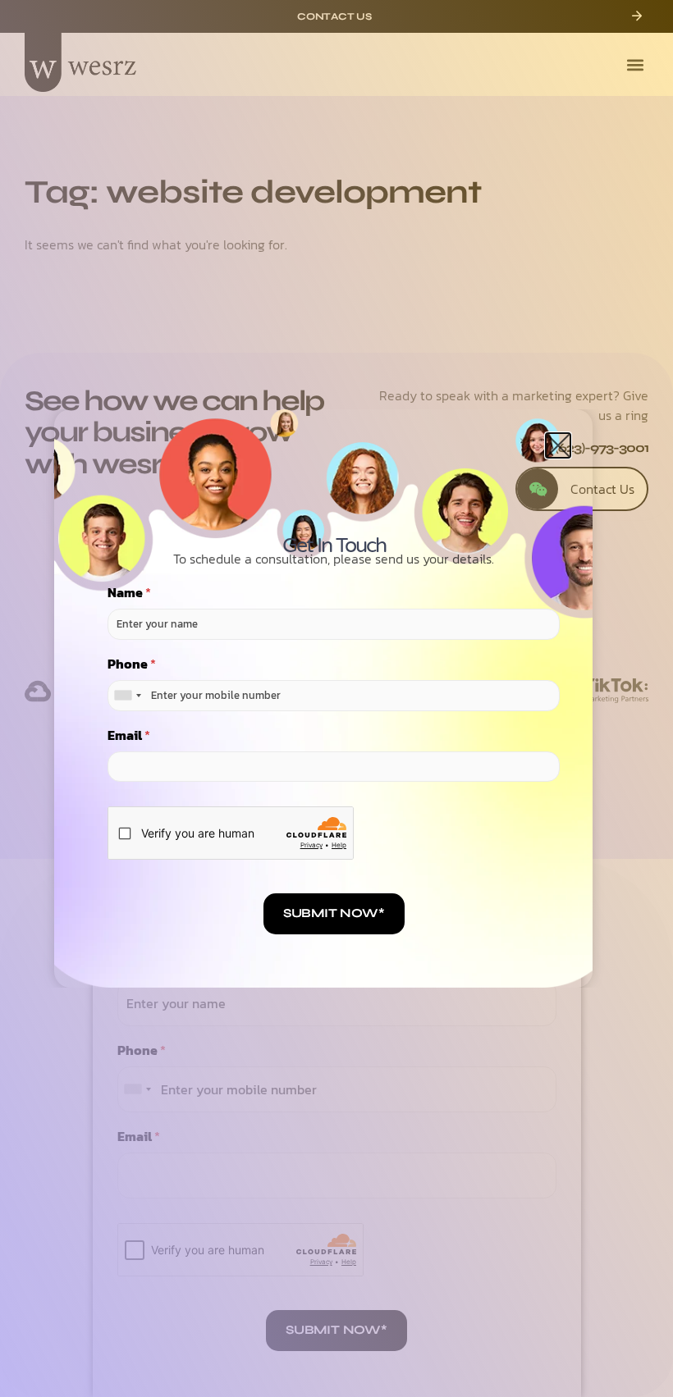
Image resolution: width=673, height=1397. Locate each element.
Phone (132, 664)
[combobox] (127, 695)
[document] (336, 698)
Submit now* (334, 913)
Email (129, 735)
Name (129, 592)
